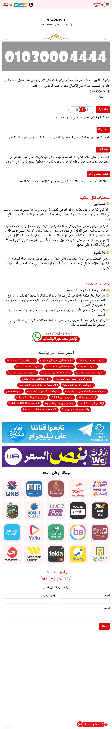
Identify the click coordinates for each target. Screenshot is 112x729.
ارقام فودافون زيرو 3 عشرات (36, 379)
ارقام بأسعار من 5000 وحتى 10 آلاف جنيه (85, 391)
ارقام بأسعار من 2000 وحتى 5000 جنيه (38, 385)
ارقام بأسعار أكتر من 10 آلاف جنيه (43, 391)
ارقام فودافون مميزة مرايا (28, 367)
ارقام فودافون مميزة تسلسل (91, 360)
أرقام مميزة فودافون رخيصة (76, 409)
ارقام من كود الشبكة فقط (91, 403)
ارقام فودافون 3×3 (87, 367)
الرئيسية (69, 24)
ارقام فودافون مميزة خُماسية (90, 373)
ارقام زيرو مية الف (87, 397)
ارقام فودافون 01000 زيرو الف (31, 397)
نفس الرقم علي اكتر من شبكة (21, 360)
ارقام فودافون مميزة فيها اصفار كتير (72, 379)
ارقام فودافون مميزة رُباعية (59, 367)
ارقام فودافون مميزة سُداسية (22, 373)
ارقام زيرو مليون (14, 391)
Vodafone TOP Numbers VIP (24, 403)
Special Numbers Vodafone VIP (39, 409)
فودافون (59, 24)
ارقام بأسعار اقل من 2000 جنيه (78, 385)
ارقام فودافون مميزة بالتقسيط (59, 403)
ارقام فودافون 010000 (62, 397)
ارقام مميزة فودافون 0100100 (56, 373)
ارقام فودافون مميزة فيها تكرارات (56, 360)
